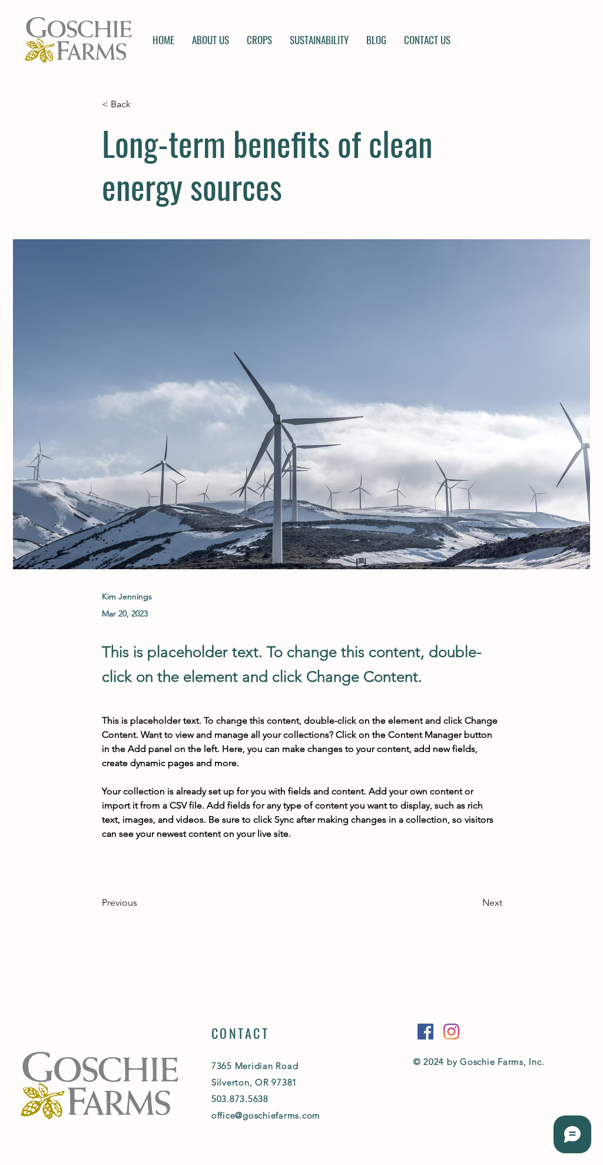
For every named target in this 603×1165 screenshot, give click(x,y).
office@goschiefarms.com (265, 1115)
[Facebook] (425, 1031)
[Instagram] (451, 1031)
